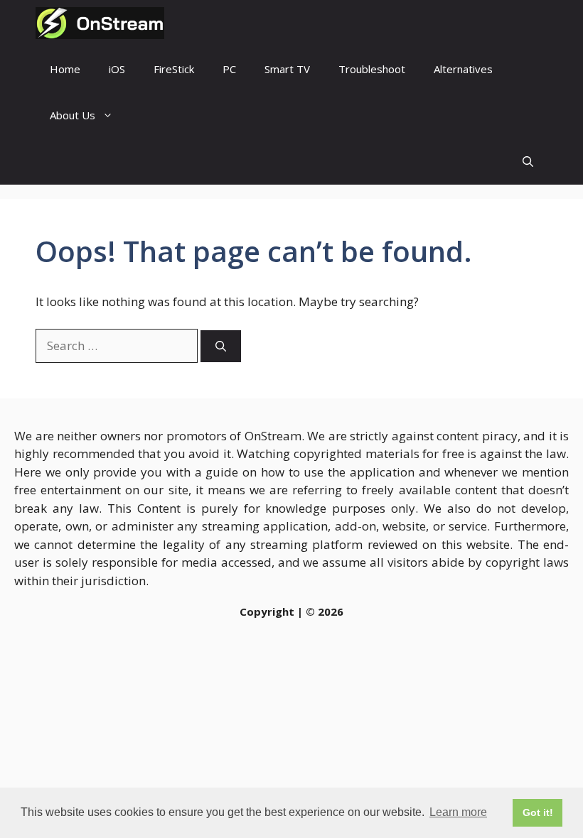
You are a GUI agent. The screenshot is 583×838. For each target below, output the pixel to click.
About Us (72, 115)
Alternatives (463, 69)
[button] (527, 161)
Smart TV (287, 69)
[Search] (220, 346)
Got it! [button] (538, 812)
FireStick (174, 69)
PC (229, 69)
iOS (117, 69)
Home (65, 69)
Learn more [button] (458, 812)
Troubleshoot (371, 69)
